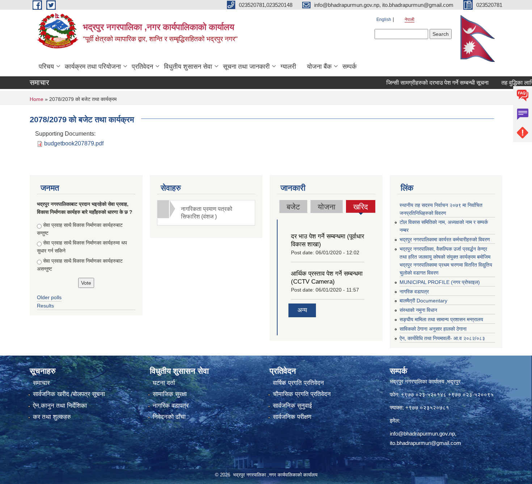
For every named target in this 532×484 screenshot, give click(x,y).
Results (45, 306)
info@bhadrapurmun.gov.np (422, 433)
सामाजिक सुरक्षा (170, 394)
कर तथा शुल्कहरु (52, 416)
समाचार (41, 382)
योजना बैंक (319, 66)
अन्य (302, 310)
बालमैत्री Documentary (423, 300)
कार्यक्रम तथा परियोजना (93, 66)
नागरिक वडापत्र (414, 291)
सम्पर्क (349, 66)
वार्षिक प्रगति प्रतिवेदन (298, 382)
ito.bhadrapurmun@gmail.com (425, 443)
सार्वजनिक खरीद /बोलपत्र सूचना (69, 394)
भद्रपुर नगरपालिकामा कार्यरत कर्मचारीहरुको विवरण (445, 239)
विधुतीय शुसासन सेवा (188, 66)
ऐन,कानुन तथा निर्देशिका (60, 405)
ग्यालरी (288, 66)
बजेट (293, 207)
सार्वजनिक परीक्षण (292, 416)
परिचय (46, 66)
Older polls (49, 297)
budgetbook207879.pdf (74, 143)
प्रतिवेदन (142, 66)
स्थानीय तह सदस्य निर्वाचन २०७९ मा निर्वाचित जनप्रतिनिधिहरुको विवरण (441, 209)
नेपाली (409, 19)
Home (36, 99)
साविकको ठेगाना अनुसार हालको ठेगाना (433, 329)
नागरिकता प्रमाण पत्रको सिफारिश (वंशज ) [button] (206, 213)
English (383, 19)
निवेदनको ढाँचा (169, 416)
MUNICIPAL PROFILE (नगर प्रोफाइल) (440, 282)
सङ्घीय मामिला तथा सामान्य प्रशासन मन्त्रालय (441, 319)
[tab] (206, 212)
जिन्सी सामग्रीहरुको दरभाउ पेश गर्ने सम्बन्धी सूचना (427, 83)
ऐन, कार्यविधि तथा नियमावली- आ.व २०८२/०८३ (442, 338)
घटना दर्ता (164, 382)
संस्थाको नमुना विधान (418, 310)
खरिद (360, 208)
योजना (326, 207)
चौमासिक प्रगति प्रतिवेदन (302, 394)
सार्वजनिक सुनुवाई (292, 405)
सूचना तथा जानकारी (246, 66)
